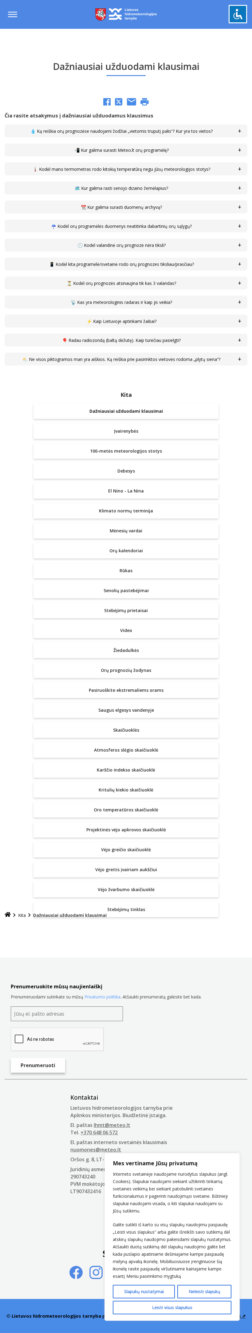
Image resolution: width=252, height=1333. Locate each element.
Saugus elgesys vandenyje (126, 710)
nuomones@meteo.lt (95, 1149)
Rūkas (126, 570)
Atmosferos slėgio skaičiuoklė (126, 750)
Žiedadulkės (126, 650)
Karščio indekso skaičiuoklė (126, 770)
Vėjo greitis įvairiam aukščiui (126, 869)
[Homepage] (8, 915)
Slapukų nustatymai (144, 1291)
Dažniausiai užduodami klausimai (126, 411)
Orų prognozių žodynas (126, 670)
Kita (126, 394)
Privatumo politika (102, 997)
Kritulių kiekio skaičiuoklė (126, 790)
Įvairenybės (126, 431)
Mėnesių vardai (126, 531)
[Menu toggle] (12, 14)
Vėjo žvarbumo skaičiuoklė (126, 889)
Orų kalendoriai (126, 551)
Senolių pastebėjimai (126, 590)
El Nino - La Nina (126, 491)
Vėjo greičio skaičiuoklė (126, 849)
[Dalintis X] (118, 102)
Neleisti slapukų (204, 1291)
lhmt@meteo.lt (112, 1125)
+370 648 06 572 (99, 1132)
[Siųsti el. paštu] (131, 102)
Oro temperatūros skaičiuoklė (126, 810)
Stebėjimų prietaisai (126, 610)
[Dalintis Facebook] (107, 102)
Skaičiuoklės (126, 730)
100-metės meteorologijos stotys (126, 451)
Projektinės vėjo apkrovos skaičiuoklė (126, 830)
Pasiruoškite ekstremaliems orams (126, 690)
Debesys (126, 471)
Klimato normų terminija (126, 511)
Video (126, 630)
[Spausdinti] (144, 102)
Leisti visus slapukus (172, 1307)
